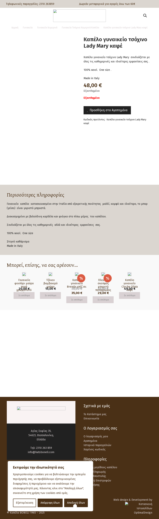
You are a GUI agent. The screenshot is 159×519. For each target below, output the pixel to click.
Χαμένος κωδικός (94, 449)
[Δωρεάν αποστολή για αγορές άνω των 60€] (16, 340)
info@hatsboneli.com (41, 452)
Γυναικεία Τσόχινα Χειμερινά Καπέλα (80, 27)
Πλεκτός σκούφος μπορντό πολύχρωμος (103, 284)
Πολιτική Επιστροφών (97, 480)
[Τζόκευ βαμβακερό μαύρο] (50, 274)
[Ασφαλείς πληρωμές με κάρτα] (93, 340)
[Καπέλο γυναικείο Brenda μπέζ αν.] (77, 274)
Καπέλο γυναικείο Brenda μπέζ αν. (77, 283)
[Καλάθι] (151, 15)
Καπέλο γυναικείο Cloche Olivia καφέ (130, 284)
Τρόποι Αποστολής (95, 476)
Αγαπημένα (90, 441)
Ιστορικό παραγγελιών (97, 445)
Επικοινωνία (91, 418)
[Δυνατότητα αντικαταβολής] (16, 359)
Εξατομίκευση (24, 502)
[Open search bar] (145, 15)
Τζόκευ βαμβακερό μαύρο (50, 283)
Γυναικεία (28, 27)
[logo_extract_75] (79, 15)
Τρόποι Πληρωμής (95, 471)
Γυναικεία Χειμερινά (47, 27)
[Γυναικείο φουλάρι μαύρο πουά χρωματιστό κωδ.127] (24, 274)
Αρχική (14, 27)
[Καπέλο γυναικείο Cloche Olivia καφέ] (129, 274)
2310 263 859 (44, 448)
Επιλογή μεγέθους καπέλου (100, 467)
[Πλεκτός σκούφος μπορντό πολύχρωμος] (103, 274)
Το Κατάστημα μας (95, 414)
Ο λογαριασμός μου (96, 436)
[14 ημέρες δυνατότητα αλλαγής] (93, 359)
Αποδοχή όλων (76, 502)
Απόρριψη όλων (50, 502)
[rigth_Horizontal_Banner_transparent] (79, 380)
